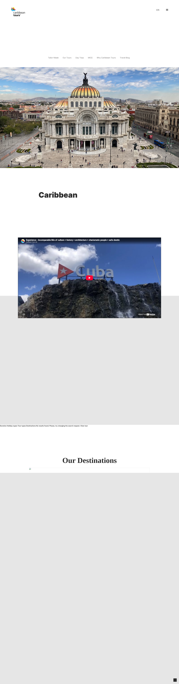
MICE (90, 58)
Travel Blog (125, 58)
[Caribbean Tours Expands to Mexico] (89, 117)
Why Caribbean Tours (106, 58)
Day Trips (80, 58)
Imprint (106, 656)
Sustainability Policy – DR (93, 656)
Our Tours (67, 58)
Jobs (30, 656)
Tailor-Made (53, 58)
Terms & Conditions (41, 656)
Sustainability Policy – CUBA (71, 656)
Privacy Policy (55, 656)
